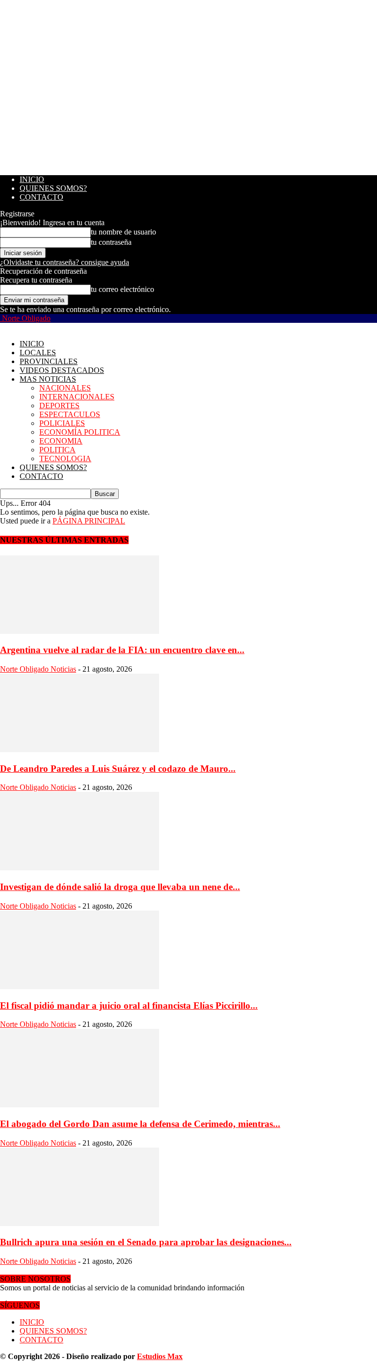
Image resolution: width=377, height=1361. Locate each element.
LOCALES (38, 352)
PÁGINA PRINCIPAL (89, 521)
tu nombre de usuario (123, 232)
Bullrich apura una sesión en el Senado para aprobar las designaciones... (146, 1242)
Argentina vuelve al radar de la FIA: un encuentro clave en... (122, 650)
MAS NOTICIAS (48, 379)
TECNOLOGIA (65, 458)
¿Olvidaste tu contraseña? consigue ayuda (64, 262)
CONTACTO (41, 197)
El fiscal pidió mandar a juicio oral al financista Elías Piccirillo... (129, 1005)
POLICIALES (62, 423)
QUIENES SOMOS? (53, 188)
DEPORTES (59, 405)
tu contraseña (111, 242)
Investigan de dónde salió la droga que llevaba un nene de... (120, 887)
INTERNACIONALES (76, 397)
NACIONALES (65, 388)
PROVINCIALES (49, 361)
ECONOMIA (60, 441)
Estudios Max (160, 1356)
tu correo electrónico (122, 289)
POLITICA (57, 449)
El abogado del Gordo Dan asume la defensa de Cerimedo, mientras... (140, 1124)
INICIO (32, 179)
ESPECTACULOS (69, 414)
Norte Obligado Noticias (38, 669)
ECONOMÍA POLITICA (79, 432)
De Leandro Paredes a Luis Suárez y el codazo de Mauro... (118, 768)
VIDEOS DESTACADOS (62, 370)
